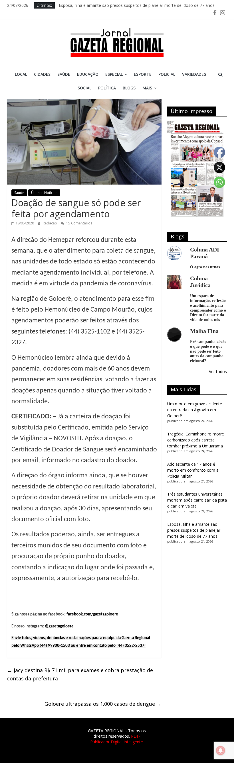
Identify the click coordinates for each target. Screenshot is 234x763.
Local (21, 74)
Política (107, 88)
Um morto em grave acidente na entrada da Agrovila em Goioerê (194, 409)
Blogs (129, 88)
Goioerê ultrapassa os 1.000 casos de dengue (103, 703)
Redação (50, 223)
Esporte (143, 74)
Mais (147, 88)
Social (84, 88)
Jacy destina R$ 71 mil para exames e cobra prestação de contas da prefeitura (80, 674)
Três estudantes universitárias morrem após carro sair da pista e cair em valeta (197, 500)
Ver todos (218, 371)
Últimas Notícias (44, 192)
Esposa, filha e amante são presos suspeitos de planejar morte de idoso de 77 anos (137, 5)
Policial (166, 74)
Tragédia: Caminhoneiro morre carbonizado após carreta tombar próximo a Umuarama (195, 440)
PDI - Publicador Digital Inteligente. (117, 738)
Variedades (194, 74)
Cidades (42, 74)
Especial (114, 74)
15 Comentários (78, 223)
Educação (87, 74)
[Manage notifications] (220, 750)
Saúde (63, 74)
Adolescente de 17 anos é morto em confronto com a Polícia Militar (193, 470)
